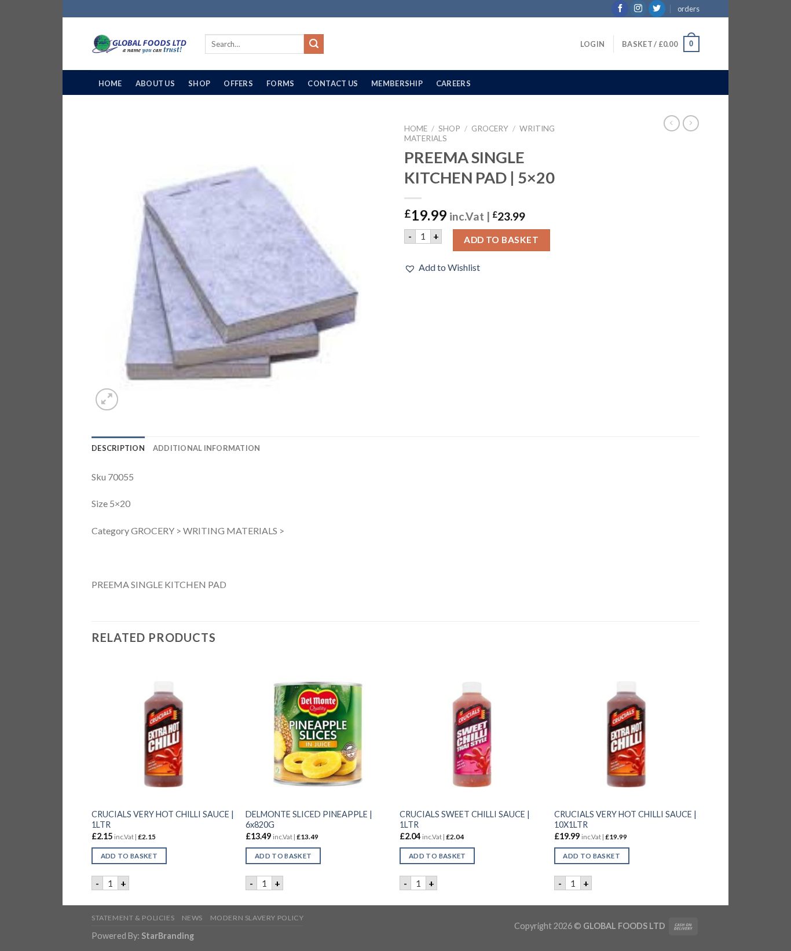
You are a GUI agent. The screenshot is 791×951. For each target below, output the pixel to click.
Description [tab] (118, 448)
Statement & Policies (132, 917)
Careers (453, 83)
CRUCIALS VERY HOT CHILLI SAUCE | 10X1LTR (625, 819)
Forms (280, 83)
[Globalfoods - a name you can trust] (139, 44)
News (192, 917)
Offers (238, 83)
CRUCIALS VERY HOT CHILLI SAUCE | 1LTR (162, 819)
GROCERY (489, 128)
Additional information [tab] (207, 448)
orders (689, 8)
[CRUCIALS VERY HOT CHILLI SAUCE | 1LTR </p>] (163, 730)
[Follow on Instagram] (638, 8)
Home (110, 83)
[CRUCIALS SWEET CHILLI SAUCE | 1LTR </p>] (471, 730)
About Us (155, 83)
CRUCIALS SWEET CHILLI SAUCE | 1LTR (465, 819)
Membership (397, 83)
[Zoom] (107, 399)
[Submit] (314, 44)
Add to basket (501, 239)
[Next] (696, 781)
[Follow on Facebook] (619, 8)
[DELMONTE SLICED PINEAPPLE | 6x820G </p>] (317, 730)
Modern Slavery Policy (257, 917)
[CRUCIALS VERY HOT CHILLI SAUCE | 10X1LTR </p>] (625, 730)
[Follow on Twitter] (657, 8)
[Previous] (92, 781)
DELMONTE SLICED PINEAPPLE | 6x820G (309, 819)
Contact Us (332, 83)
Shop (199, 83)
